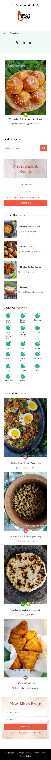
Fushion (37, 332)
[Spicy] (25, 531)
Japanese (37, 348)
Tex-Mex (23, 370)
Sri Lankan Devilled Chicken (30, 267)
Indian (8, 348)
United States (8, 381)
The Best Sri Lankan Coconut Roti (25, 610)
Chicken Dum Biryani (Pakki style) (25, 463)
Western (23, 381)
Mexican (8, 358)
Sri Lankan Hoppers (26, 287)
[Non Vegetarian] (25, 457)
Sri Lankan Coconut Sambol (29, 227)
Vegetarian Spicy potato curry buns (25, 119)
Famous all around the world (22, 334)
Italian (23, 348)
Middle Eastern (22, 359)
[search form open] (38, 5)
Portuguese (37, 358)
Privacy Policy (25, 756)
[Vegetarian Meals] (25, 115)
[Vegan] (23, 604)
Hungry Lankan (24, 753)
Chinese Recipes (22, 321)
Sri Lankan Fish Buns (27, 247)
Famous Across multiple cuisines (8, 335)
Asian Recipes (8, 321)
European (37, 320)
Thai (37, 370)
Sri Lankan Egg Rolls (25, 683)
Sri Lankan (8, 370)
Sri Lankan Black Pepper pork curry (25, 536)
